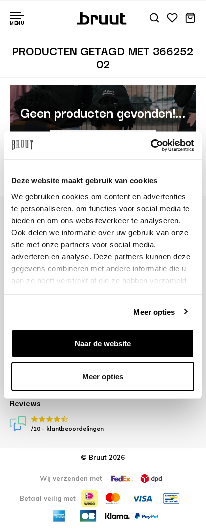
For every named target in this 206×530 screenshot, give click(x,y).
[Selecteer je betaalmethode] (89, 498)
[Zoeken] (154, 18)
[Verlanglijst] (172, 18)
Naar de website (103, 343)
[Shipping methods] (122, 478)
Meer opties (154, 311)
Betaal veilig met (48, 498)
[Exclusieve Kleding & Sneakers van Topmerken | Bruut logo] (103, 17)
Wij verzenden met (71, 478)
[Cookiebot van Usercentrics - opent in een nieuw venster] (150, 145)
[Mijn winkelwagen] (190, 18)
